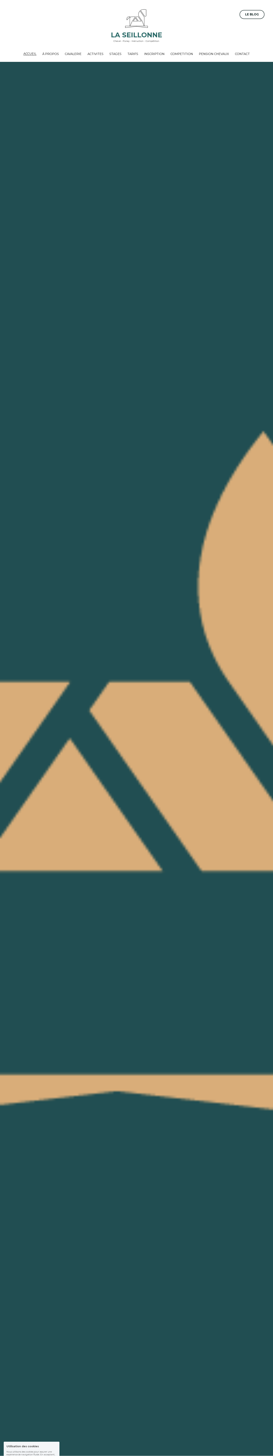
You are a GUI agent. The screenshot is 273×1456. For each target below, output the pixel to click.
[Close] (182, 696)
